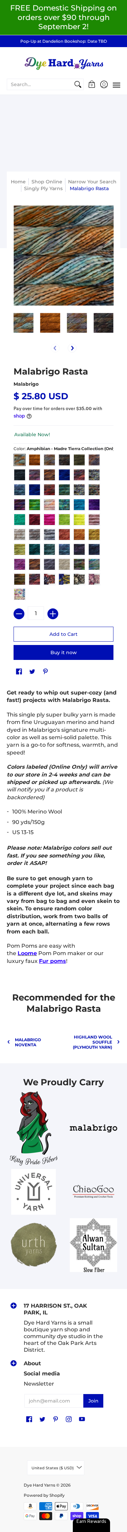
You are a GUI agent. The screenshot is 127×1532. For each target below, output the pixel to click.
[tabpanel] (63, 829)
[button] (92, 84)
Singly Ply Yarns (43, 188)
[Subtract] (19, 613)
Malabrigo (26, 384)
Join (93, 1401)
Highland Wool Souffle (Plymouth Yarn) (92, 1042)
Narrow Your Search (92, 182)
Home (18, 182)
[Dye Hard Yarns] (63, 62)
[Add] (52, 613)
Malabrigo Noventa (28, 1042)
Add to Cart (63, 634)
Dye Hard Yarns (39, 1485)
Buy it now (63, 652)
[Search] (77, 84)
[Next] (72, 348)
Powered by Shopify (44, 1495)
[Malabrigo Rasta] (24, 323)
